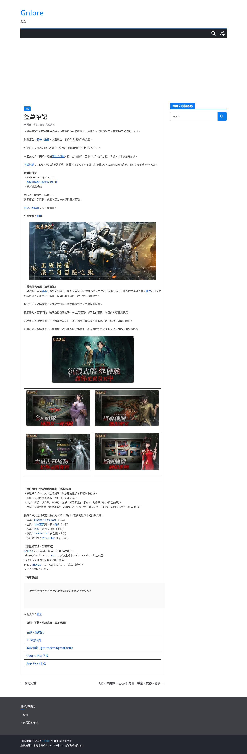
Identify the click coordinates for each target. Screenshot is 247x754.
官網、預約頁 (35, 632)
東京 (41, 524)
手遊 (27, 108)
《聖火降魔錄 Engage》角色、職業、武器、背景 (129, 683)
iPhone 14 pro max (45, 520)
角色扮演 (50, 124)
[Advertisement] (123, 65)
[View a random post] (222, 33)
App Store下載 (36, 663)
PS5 (36, 529)
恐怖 (39, 139)
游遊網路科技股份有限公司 (42, 182)
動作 (29, 124)
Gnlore (32, 13)
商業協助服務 (30, 722)
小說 (35, 124)
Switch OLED (41, 533)
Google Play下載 (37, 656)
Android (28, 551)
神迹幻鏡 (30, 683)
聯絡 (25, 715)
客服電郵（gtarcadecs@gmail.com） (50, 648)
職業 (39, 216)
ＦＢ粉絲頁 (33, 640)
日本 (36, 524)
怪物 (42, 124)
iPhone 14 (48, 538)
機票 (56, 524)
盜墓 (46, 139)
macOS (36, 564)
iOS (53, 555)
